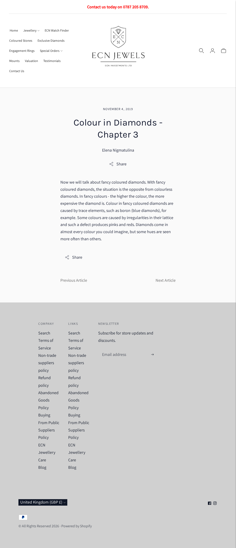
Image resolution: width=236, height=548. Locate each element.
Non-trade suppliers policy (47, 363)
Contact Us (16, 71)
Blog (42, 467)
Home (14, 30)
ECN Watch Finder (57, 30)
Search (44, 333)
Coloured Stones (20, 40)
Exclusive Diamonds (51, 40)
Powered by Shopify (76, 526)
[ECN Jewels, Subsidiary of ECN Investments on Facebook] (209, 503)
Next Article (166, 280)
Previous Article (73, 280)
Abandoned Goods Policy (48, 400)
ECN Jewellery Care (46, 452)
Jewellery (29, 30)
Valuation (31, 61)
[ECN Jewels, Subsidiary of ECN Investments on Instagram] (215, 503)
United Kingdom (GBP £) (41, 502)
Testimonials (52, 61)
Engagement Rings (22, 51)
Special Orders (49, 51)
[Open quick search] (201, 51)
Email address (113, 349)
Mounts (14, 61)
